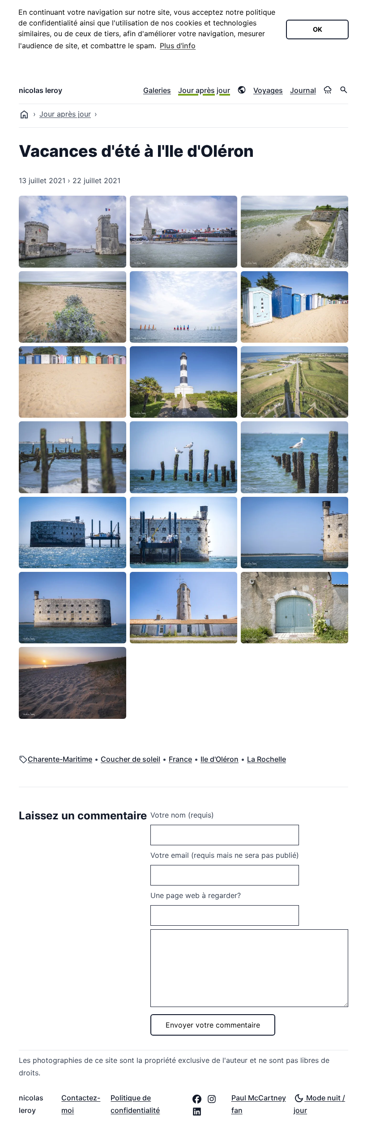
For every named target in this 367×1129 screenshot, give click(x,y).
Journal (303, 90)
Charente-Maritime (60, 759)
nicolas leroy (40, 90)
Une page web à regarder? (195, 895)
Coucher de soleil (130, 759)
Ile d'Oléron (220, 759)
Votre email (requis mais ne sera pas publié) (224, 855)
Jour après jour (204, 90)
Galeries (157, 90)
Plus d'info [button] (178, 45)
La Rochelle (266, 759)
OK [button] (317, 29)
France (180, 759)
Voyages (268, 90)
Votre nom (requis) (182, 814)
